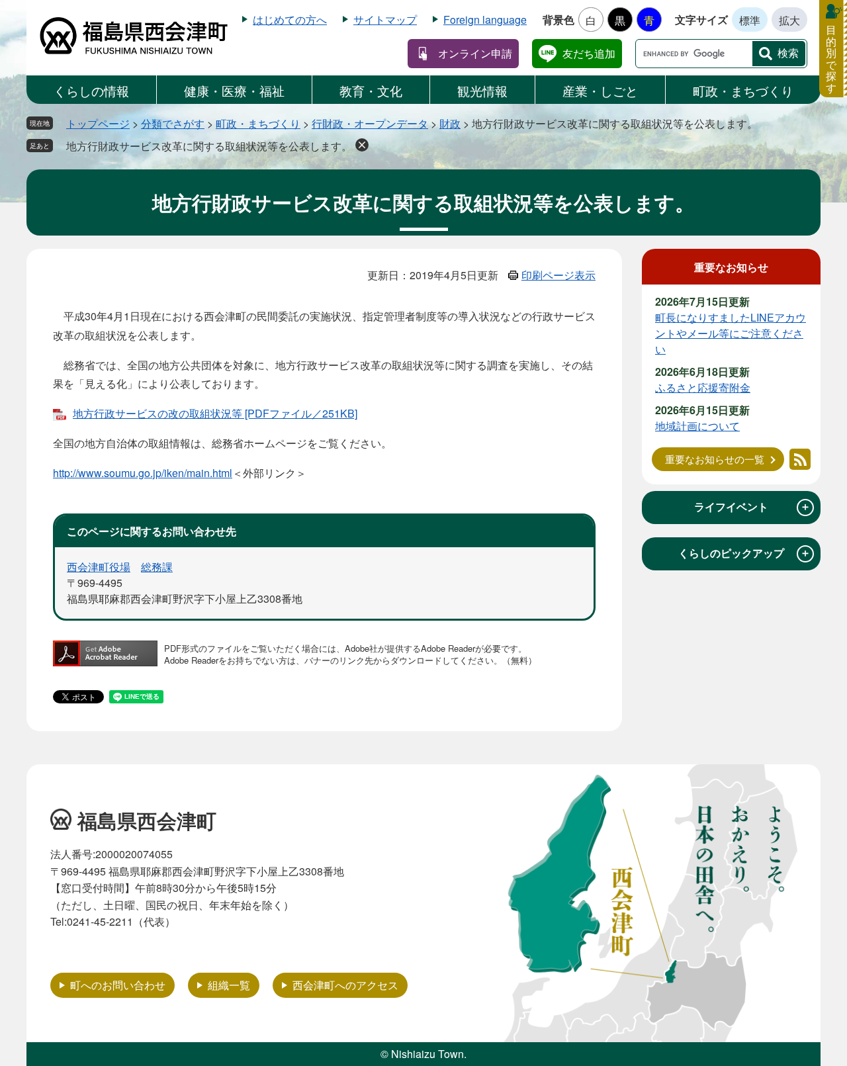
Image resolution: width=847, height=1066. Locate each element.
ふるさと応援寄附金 (702, 387)
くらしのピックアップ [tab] (744, 553)
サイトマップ (385, 19)
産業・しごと (600, 90)
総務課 (157, 566)
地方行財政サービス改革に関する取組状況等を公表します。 (209, 146)
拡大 (789, 20)
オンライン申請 (475, 53)
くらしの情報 (91, 90)
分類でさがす (172, 123)
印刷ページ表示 (558, 275)
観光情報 (482, 90)
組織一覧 (229, 985)
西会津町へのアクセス (345, 985)
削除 (362, 145)
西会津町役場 (98, 566)
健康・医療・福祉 (234, 90)
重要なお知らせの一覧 (714, 459)
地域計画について (697, 425)
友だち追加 (588, 53)
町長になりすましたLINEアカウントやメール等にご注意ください (730, 333)
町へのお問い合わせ (117, 985)
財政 (450, 123)
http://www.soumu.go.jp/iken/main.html (142, 472)
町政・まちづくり (743, 90)
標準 (749, 20)
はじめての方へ (290, 19)
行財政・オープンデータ (370, 123)
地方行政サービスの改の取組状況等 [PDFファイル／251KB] (215, 413)
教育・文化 (370, 90)
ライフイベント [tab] (752, 507)
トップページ (98, 123)
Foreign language (485, 19)
